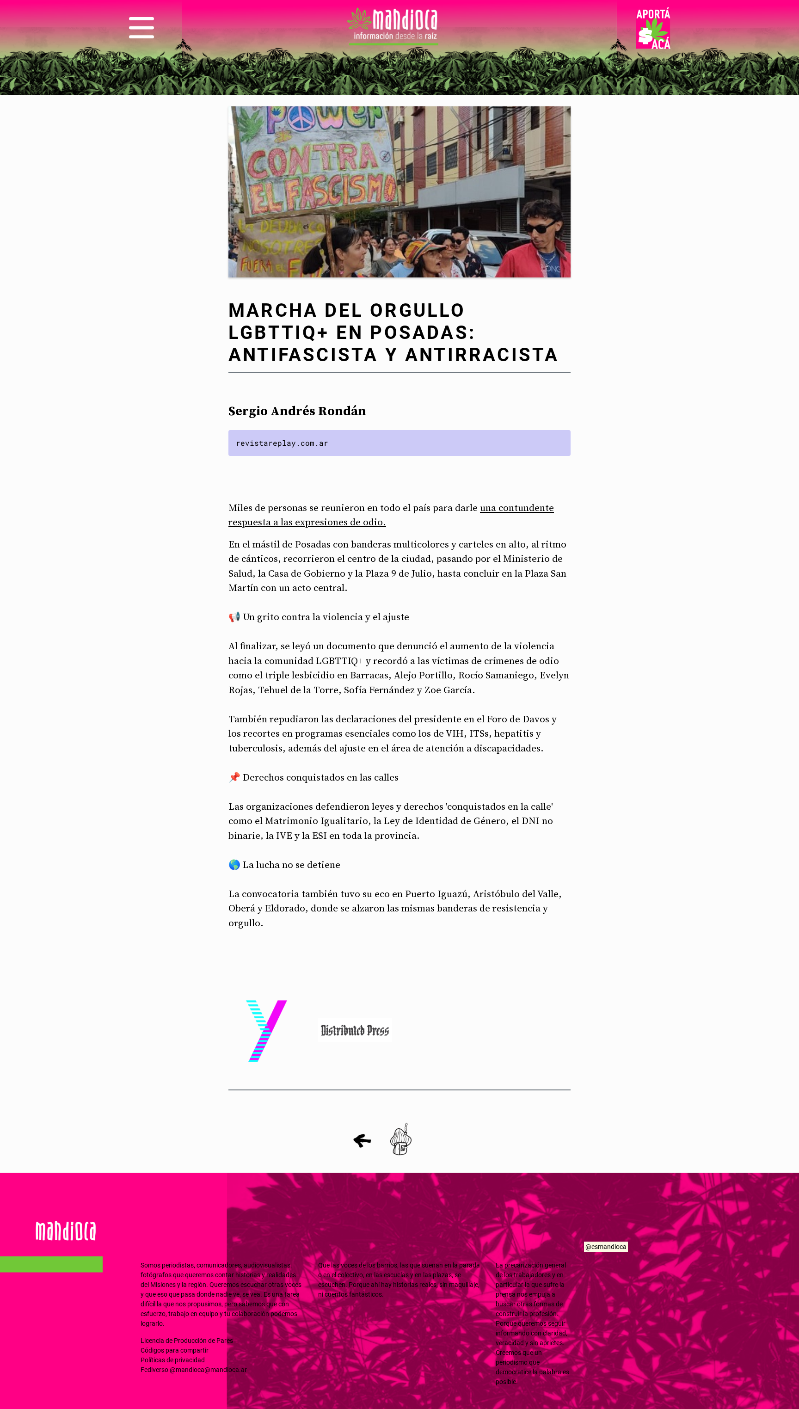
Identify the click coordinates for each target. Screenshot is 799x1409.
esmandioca (609, 1246)
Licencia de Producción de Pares (187, 1340)
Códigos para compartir (175, 1350)
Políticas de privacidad (173, 1360)
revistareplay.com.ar (282, 443)
